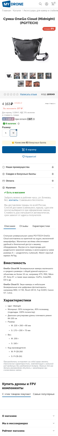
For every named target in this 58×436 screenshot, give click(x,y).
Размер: (6, 127)
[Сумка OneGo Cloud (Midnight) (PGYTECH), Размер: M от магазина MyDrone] (29, 49)
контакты (13, 200)
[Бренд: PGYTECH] (50, 103)
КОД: (43, 94)
